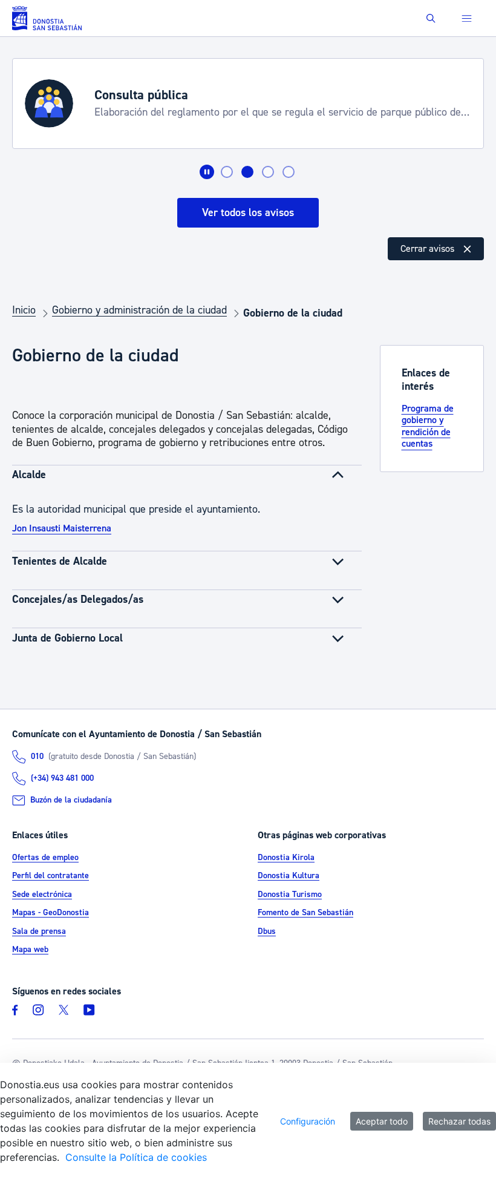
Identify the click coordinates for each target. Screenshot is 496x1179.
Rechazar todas (459, 1121)
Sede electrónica (42, 894)
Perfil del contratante (50, 875)
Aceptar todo (382, 1121)
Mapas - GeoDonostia (50, 912)
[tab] (227, 172)
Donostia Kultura (288, 875)
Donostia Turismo (290, 894)
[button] (431, 18)
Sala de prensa (39, 931)
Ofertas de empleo (45, 857)
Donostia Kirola (286, 857)
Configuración (307, 1121)
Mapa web (30, 949)
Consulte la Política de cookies (136, 1157)
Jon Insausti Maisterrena (61, 528)
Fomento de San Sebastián (305, 912)
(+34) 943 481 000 (62, 778)
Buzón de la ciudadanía (71, 800)
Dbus (267, 931)
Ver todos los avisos (248, 213)
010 (37, 756)
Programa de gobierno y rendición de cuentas (428, 426)
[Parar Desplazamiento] (207, 172)
